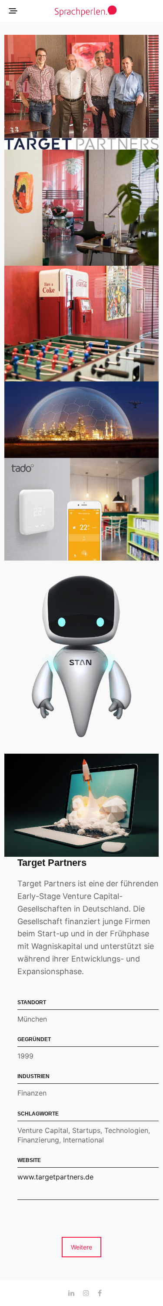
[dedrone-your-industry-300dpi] (81, 419)
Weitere (81, 1247)
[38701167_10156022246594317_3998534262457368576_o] (81, 207)
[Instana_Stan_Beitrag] (81, 657)
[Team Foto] (81, 86)
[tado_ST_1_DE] (81, 509)
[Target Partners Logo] (81, 144)
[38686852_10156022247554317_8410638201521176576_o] (81, 323)
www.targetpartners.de (55, 1176)
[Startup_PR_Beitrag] (81, 805)
